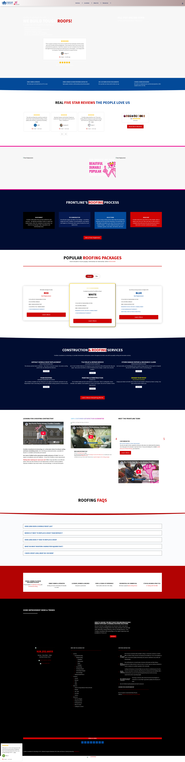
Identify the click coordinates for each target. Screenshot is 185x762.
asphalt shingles (96, 457)
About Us (96, 3)
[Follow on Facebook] (82, 742)
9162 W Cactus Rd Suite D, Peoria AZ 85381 (131, 694)
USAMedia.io (76, 751)
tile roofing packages (105, 457)
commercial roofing (33, 586)
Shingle (89, 276)
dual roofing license (132, 585)
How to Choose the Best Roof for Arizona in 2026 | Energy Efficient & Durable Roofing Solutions (113, 623)
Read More (113, 636)
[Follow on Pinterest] (97, 742)
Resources (105, 3)
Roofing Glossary (81, 453)
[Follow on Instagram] (85, 742)
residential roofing (36, 584)
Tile (96, 276)
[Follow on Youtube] (88, 742)
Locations (86, 3)
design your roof (84, 455)
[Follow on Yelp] (94, 742)
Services (77, 3)
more (65, 122)
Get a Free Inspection (92, 238)
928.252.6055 (45, 651)
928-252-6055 (112, 261)
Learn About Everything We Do (92, 398)
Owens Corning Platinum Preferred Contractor (75, 82)
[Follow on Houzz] (102, 742)
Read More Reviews (135, 127)
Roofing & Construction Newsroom (96, 454)
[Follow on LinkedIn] (91, 742)
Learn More (46, 315)
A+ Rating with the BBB (152, 585)
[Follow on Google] (100, 742)
